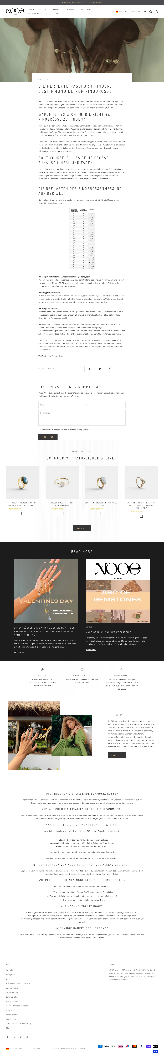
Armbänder (69, 10)
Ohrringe (55, 10)
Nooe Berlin (98, 126)
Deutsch (133, 12)
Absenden (48, 437)
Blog (8, 1028)
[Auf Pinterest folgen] (20, 1037)
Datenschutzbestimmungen (54, 396)
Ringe (31, 10)
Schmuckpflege (12, 997)
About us (117, 755)
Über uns (10, 979)
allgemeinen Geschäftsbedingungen (108, 393)
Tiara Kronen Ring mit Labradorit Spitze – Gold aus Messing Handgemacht (141, 505)
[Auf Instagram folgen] (14, 1037)
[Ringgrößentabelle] (82, 238)
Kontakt (9, 970)
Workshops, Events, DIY (40, 13)
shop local (10, 1010)
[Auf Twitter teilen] (100, 369)
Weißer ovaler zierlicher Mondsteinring (62, 504)
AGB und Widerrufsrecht (17, 1006)
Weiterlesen (19, 652)
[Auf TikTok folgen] (27, 1037)
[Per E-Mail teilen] (120, 369)
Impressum (11, 1019)
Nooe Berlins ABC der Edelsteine (108, 632)
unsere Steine (12, 988)
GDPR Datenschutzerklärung (18, 1023)
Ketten (42, 10)
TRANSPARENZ (12, 992)
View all (82, 528)
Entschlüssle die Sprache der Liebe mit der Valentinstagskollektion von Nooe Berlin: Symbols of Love (44, 631)
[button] (15, 509)
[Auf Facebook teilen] (90, 369)
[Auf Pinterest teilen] (110, 369)
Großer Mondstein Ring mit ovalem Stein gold (101, 504)
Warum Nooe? (12, 1001)
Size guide (10, 974)
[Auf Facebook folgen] (7, 1037)
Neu (57, 13)
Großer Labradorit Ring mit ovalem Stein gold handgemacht (23, 504)
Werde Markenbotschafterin (18, 983)
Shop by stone (86, 10)
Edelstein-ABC (111, 858)
